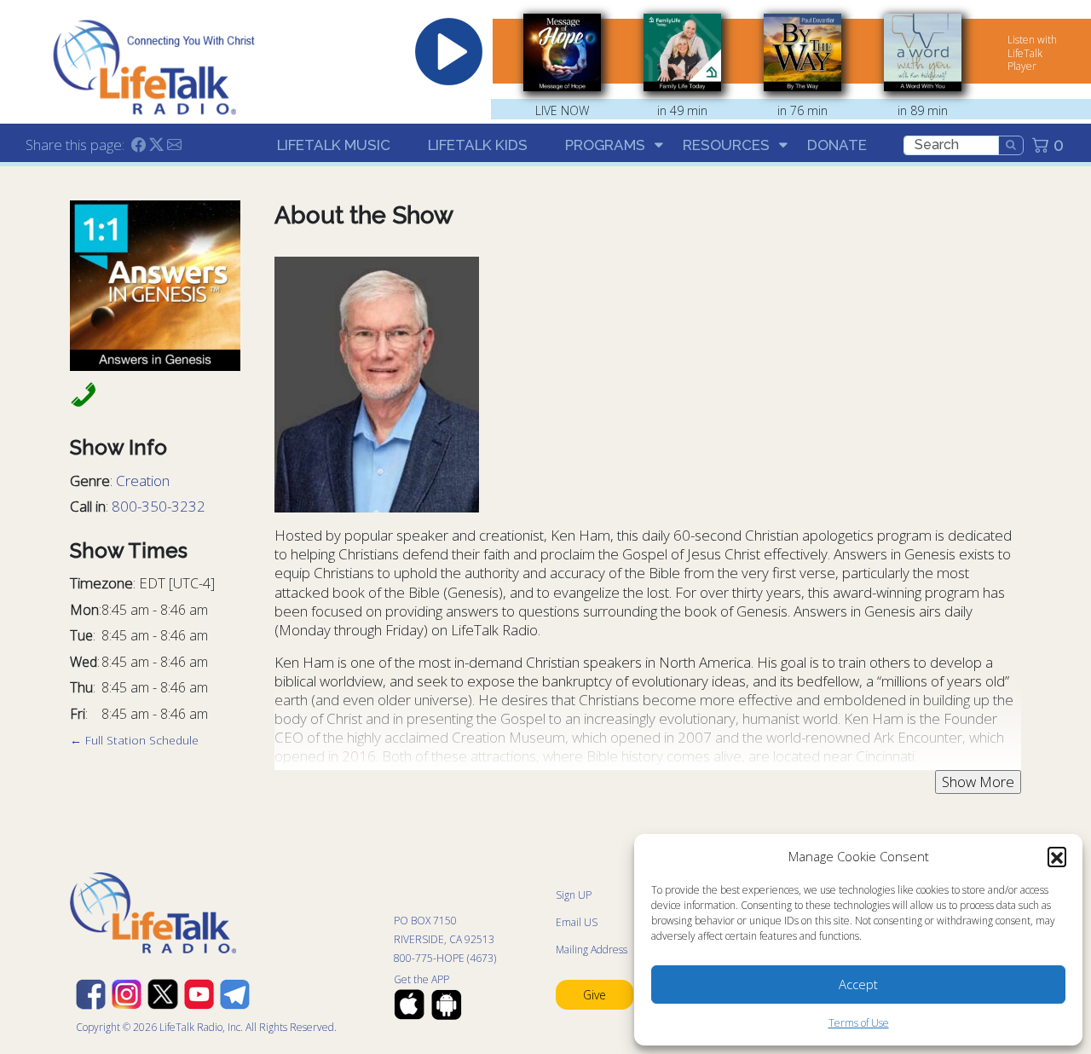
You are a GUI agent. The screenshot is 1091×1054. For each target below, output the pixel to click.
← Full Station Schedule (134, 740)
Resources (726, 144)
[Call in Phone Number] (78, 393)
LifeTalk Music (333, 144)
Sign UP (574, 895)
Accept (858, 984)
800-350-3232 (158, 506)
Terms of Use (858, 1023)
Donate (837, 144)
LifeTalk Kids (478, 144)
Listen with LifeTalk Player (1032, 52)
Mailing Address (591, 949)
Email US (576, 922)
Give (594, 995)
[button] (1056, 856)
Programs (605, 144)
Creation (143, 480)
